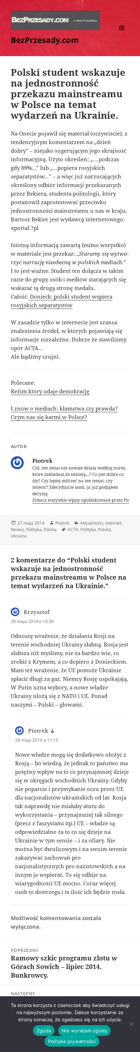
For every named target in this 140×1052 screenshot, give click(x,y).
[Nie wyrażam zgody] (131, 1024)
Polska (50, 529)
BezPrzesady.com (45, 39)
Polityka (34, 529)
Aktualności (91, 523)
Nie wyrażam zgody (84, 1030)
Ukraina (19, 536)
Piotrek (62, 523)
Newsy (17, 529)
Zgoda (44, 1030)
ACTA (72, 529)
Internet (113, 523)
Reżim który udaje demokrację (50, 391)
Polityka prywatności (72, 1041)
